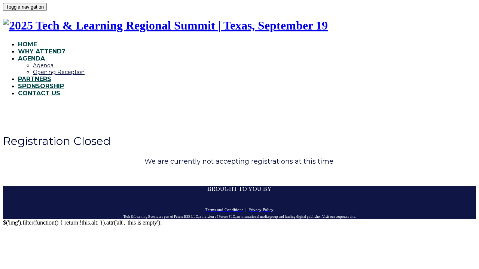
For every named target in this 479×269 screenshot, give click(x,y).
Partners (34, 79)
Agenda (31, 58)
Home (27, 44)
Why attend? (41, 51)
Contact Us (39, 93)
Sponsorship (41, 86)
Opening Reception (59, 72)
